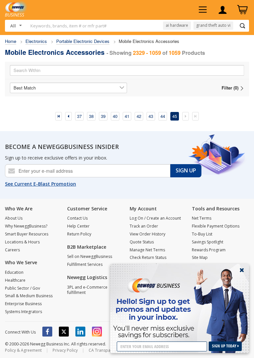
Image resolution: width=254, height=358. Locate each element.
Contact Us (77, 218)
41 (127, 116)
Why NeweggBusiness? (26, 226)
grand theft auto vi (213, 25)
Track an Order (144, 226)
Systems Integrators (23, 311)
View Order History (147, 234)
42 (139, 116)
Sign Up (186, 170)
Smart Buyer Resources (26, 234)
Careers (12, 250)
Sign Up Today (224, 346)
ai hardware (177, 25)
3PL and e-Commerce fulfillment (87, 290)
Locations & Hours (22, 242)
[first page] (58, 116)
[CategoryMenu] (202, 10)
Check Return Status (148, 257)
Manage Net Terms (147, 250)
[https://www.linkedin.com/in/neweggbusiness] (80, 332)
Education (14, 272)
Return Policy (79, 234)
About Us (13, 218)
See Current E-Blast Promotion (40, 184)
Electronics (36, 41)
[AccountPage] (222, 10)
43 (150, 116)
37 (79, 116)
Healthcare (15, 280)
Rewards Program (209, 250)
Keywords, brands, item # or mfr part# (68, 26)
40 (115, 116)
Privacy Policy (65, 350)
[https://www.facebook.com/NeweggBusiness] (47, 332)
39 (103, 116)
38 (91, 116)
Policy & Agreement (23, 350)
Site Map (200, 257)
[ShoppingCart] (242, 10)
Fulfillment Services (85, 264)
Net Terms (201, 218)
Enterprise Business (23, 303)
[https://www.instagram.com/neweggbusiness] (97, 332)
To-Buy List (202, 234)
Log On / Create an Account (155, 218)
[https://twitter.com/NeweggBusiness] (64, 332)
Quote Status (142, 242)
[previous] (68, 116)
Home (10, 41)
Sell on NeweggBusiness (89, 256)
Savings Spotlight (207, 242)
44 (162, 116)
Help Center (78, 226)
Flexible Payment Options (215, 226)
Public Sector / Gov (22, 288)
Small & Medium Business (29, 296)
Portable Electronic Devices (82, 41)
